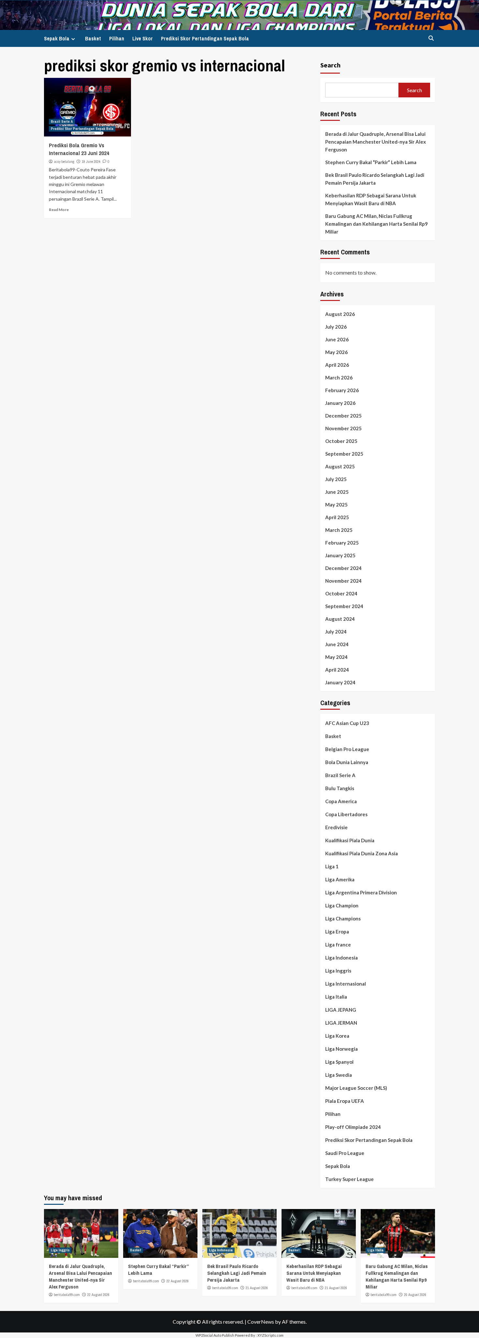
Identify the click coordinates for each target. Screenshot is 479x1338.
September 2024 (344, 606)
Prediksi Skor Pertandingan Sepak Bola (205, 38)
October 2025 (341, 441)
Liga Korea (337, 1036)
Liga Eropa (337, 931)
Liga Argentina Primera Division (361, 892)
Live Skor (142, 38)
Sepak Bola (56, 38)
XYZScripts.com (270, 1335)
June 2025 (337, 492)
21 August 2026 (257, 1288)
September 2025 (344, 454)
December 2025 (343, 416)
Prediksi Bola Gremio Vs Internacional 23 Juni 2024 (79, 149)
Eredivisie (336, 827)
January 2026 (340, 403)
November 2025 (343, 428)
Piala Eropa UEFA (344, 1101)
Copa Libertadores (346, 814)
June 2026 (337, 339)
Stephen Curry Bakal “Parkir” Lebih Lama (370, 162)
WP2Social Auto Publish (215, 1335)
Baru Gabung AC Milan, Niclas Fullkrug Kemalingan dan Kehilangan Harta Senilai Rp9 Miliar (376, 224)
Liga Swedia (338, 1075)
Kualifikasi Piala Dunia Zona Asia (361, 853)
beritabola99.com (67, 1294)
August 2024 (340, 619)
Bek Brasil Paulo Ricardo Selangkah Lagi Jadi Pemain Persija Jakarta (374, 179)
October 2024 (341, 593)
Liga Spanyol (339, 1062)
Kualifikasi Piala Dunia (349, 840)
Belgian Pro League (347, 749)
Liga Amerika (340, 879)
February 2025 (342, 543)
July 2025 (336, 479)
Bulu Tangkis (339, 788)
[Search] (431, 38)
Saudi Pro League (344, 1153)
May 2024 (336, 657)
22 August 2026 (98, 1294)
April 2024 (337, 670)
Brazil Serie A (62, 121)
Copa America (341, 801)
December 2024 (343, 568)
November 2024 (343, 581)
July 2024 (336, 631)
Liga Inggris (338, 971)
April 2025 (337, 517)
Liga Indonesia (341, 958)
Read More (59, 209)
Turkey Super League (349, 1179)
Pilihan (116, 38)
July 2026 (336, 327)
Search (330, 65)
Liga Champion (341, 905)
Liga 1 (332, 866)
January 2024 (340, 682)
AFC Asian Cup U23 (347, 723)
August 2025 (340, 466)
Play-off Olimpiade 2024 (353, 1127)
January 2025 (340, 555)
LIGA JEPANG (340, 1010)
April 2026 (337, 365)
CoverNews (260, 1321)
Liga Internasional (345, 984)
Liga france (338, 944)
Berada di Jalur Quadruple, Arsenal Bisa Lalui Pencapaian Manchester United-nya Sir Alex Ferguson (375, 141)
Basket (93, 38)
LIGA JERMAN (341, 1023)
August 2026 (340, 314)
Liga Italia (336, 997)
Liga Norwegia (341, 1049)
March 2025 (339, 530)
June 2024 (337, 644)
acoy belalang (64, 161)
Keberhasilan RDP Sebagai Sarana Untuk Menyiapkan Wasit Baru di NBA (370, 199)
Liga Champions (343, 918)
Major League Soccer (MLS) (356, 1088)
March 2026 (339, 377)
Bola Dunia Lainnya (346, 762)
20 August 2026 (415, 1294)
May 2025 (336, 504)
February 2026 (342, 390)
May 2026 (336, 352)
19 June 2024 (91, 161)
